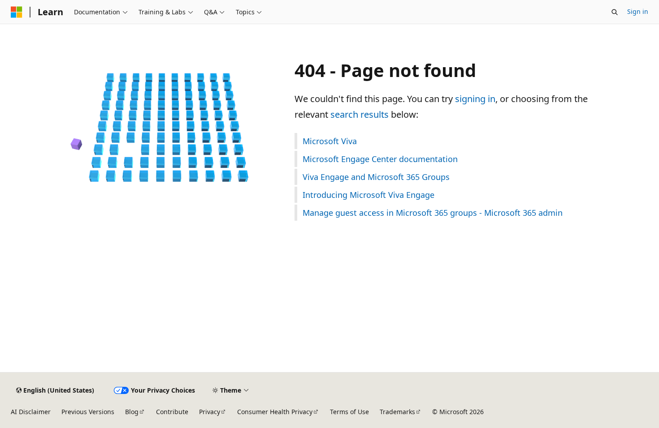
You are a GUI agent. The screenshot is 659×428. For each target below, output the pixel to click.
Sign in (637, 11)
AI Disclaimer (31, 411)
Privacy (209, 411)
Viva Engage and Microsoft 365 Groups (376, 176)
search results (359, 114)
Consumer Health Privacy (274, 411)
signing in (475, 99)
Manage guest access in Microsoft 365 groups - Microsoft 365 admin (433, 212)
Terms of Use (349, 411)
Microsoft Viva (330, 141)
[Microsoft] (16, 12)
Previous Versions (87, 411)
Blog (132, 411)
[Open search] (615, 12)
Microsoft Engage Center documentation (380, 159)
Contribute (172, 411)
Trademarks (397, 411)
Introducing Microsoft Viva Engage (368, 194)
